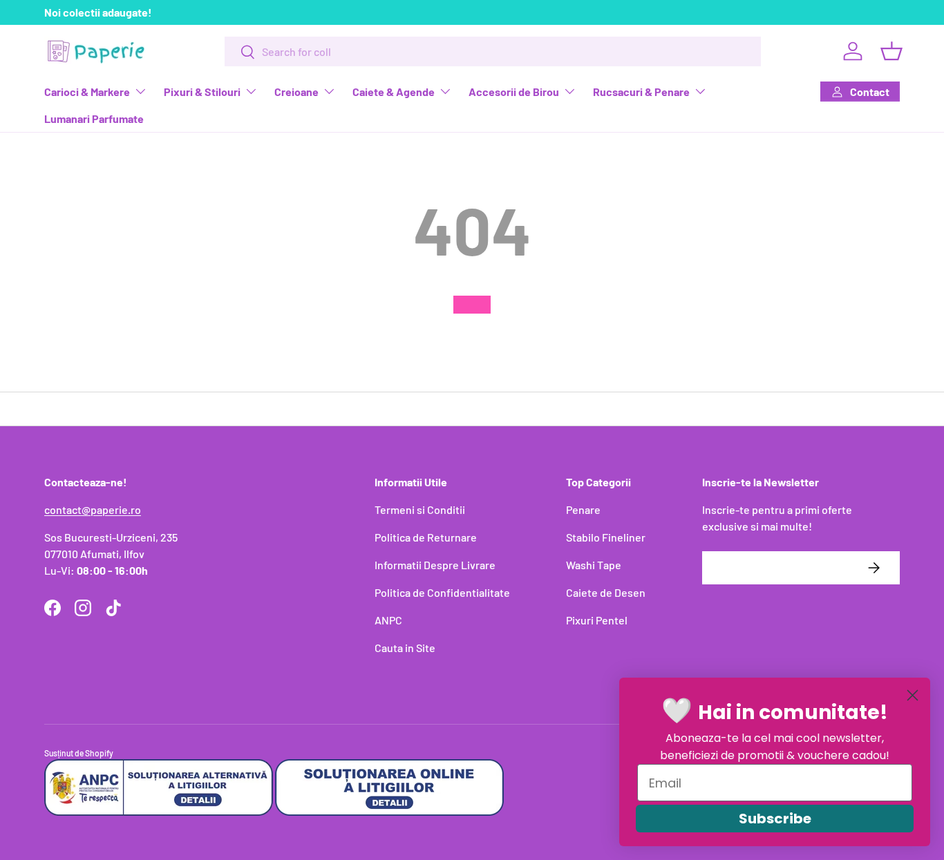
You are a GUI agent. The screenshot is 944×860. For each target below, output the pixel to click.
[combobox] (493, 51)
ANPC (388, 620)
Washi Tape (593, 564)
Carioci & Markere (87, 91)
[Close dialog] (912, 695)
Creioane (296, 91)
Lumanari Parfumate (94, 118)
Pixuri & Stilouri (202, 91)
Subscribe (775, 818)
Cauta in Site (405, 647)
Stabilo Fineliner (605, 537)
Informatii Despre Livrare (435, 564)
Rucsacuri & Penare (641, 91)
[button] (891, 51)
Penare (583, 509)
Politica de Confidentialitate (442, 592)
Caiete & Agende (393, 91)
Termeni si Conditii (420, 509)
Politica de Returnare (426, 537)
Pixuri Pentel (596, 620)
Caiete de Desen (605, 592)
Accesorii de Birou (514, 91)
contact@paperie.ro (92, 509)
